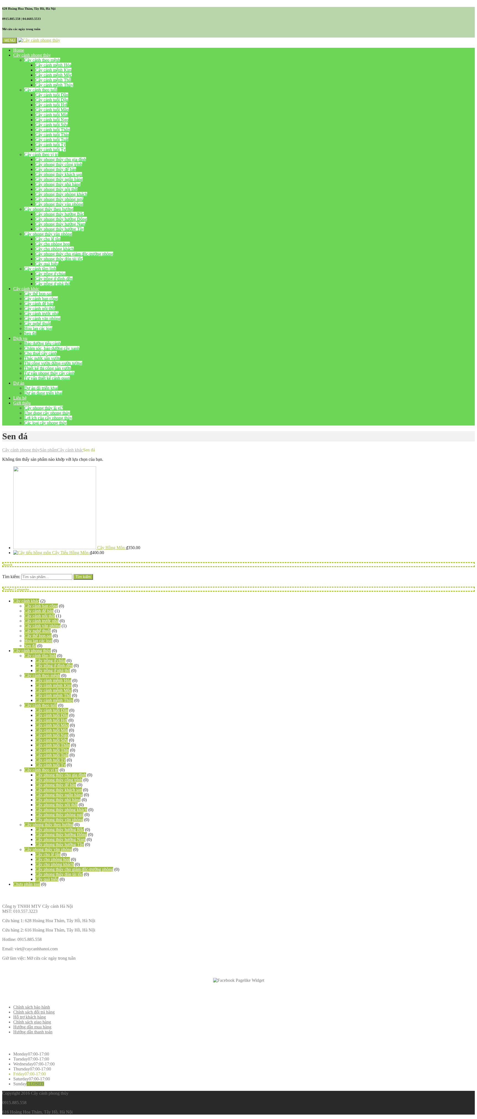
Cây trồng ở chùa (50, 273)
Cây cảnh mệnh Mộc (53, 75)
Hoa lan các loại (38, 328)
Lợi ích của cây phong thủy (48, 418)
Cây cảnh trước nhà (41, 313)
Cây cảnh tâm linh (40, 268)
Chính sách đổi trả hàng (34, 1012)
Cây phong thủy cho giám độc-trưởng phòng (74, 254)
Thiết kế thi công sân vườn (47, 368)
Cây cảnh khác (26, 288)
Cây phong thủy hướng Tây (59, 229)
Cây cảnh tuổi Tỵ (50, 149)
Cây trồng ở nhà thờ (52, 283)
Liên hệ (19, 398)
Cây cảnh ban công (41, 298)
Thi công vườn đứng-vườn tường (53, 363)
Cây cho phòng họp (52, 244)
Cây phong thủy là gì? (43, 408)
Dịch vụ (20, 338)
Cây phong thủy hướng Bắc (59, 214)
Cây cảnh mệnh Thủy (54, 85)
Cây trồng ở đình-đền (54, 278)
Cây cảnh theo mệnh (42, 60)
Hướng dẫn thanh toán (32, 1032)
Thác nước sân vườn (42, 358)
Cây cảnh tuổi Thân (52, 129)
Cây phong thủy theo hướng (48, 209)
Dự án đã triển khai (41, 388)
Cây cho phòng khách (54, 249)
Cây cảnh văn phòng (42, 318)
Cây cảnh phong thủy (32, 55)
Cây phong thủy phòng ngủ (59, 199)
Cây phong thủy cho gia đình (60, 159)
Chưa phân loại (26, 884)
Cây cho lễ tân (47, 239)
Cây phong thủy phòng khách (61, 194)
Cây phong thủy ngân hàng (59, 179)
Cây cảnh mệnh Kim (53, 70)
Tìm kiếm (83, 577)
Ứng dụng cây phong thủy (47, 413)
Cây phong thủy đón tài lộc (59, 258)
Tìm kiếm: (11, 576)
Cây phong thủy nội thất (56, 189)
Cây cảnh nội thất (39, 308)
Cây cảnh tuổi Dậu (51, 99)
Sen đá (30, 333)
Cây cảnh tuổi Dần (51, 94)
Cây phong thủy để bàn (55, 169)
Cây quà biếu (47, 263)
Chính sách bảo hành (31, 1007)
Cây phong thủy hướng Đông (61, 219)
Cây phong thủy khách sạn (58, 174)
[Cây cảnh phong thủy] (39, 40)
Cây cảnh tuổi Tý (50, 144)
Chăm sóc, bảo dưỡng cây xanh (52, 348)
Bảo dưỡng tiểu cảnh (42, 343)
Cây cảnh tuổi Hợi (51, 104)
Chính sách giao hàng (32, 1022)
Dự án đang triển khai (43, 393)
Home (18, 50)
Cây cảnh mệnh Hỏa (53, 65)
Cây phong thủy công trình (58, 164)
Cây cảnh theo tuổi (40, 90)
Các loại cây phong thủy (45, 422)
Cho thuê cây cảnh (40, 353)
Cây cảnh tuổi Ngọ (51, 119)
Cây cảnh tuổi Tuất (51, 139)
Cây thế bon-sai (38, 293)
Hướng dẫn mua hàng (32, 1027)
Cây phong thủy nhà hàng (58, 184)
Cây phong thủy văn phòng (59, 204)
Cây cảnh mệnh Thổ (53, 80)
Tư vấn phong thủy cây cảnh (49, 373)
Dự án (18, 383)
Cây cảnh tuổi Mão (52, 109)
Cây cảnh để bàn (39, 303)
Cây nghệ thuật (37, 323)
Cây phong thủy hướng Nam (60, 224)
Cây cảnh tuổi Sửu (51, 124)
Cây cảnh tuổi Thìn (52, 134)
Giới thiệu (22, 403)
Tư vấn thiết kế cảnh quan (47, 378)
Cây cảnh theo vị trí (41, 154)
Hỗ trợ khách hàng (29, 1017)
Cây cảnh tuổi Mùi (51, 114)
